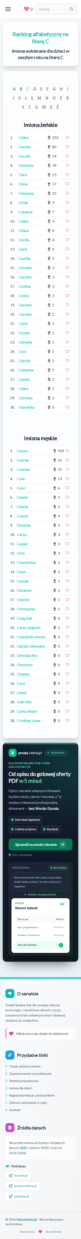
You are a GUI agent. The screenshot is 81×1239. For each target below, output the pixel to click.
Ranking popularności (24, 1081)
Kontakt (15, 1110)
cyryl (21, 488)
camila (24, 379)
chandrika (27, 407)
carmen (25, 147)
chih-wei (24, 702)
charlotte (26, 165)
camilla (24, 258)
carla (23, 249)
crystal (24, 333)
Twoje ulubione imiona (24, 1066)
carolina (25, 314)
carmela (25, 305)
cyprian (23, 460)
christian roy (27, 655)
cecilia (24, 240)
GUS (23, 1148)
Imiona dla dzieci (20, 1088)
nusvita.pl (21, 1175)
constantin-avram (31, 637)
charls (22, 692)
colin (21, 478)
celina (23, 137)
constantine (26, 562)
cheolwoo (25, 664)
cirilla (23, 202)
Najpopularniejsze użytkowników (32, 1095)
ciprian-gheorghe (31, 646)
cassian (23, 581)
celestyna (26, 193)
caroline (25, 277)
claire (23, 323)
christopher (26, 609)
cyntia (24, 295)
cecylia (24, 156)
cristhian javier (29, 720)
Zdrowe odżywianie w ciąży (28, 1102)
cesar (21, 571)
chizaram (24, 590)
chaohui (23, 674)
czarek (22, 516)
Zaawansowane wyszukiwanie (30, 1073)
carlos (22, 534)
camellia (25, 342)
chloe (23, 184)
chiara (24, 230)
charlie (22, 497)
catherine (26, 370)
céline (23, 388)
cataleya (25, 212)
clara (23, 174)
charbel (23, 599)
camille (24, 360)
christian (24, 525)
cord (21, 683)
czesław (23, 469)
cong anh (24, 618)
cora (22, 351)
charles (23, 506)
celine (23, 221)
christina (26, 398)
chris (21, 553)
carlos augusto (29, 627)
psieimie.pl (21, 1196)
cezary (22, 451)
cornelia (25, 267)
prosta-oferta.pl (25, 1186)
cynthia (25, 286)
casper (22, 544)
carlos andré (27, 711)
